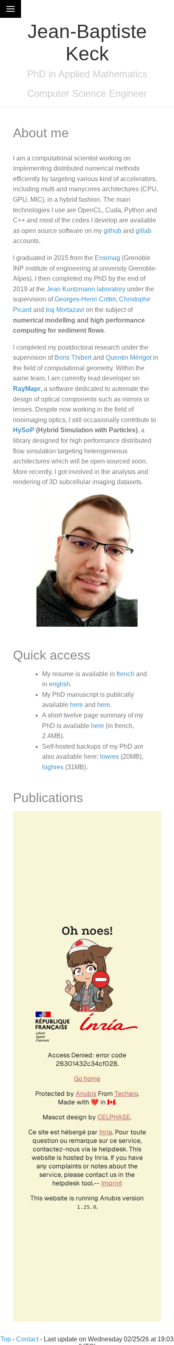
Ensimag (107, 257)
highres (53, 767)
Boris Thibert (73, 357)
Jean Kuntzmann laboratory (86, 289)
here (76, 704)
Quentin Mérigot (128, 357)
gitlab (143, 230)
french (125, 673)
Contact (27, 1339)
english (59, 684)
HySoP (23, 430)
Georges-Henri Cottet (85, 299)
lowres (109, 756)
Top (5, 1339)
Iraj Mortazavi (65, 309)
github (112, 230)
